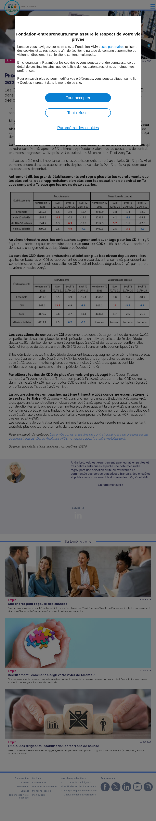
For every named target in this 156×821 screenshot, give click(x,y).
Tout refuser (78, 113)
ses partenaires (113, 46)
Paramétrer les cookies (78, 128)
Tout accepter (78, 98)
